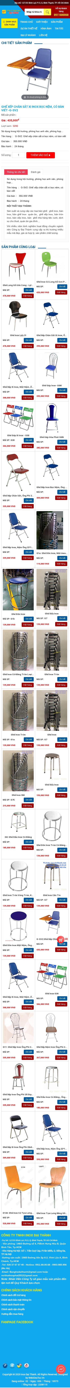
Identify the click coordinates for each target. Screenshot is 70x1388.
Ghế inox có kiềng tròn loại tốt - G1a (22, 674)
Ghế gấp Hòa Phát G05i (52, 437)
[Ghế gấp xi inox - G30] (18, 417)
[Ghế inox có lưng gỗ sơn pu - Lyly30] (51, 264)
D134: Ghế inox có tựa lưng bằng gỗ (22, 1213)
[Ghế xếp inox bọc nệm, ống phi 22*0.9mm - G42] (51, 468)
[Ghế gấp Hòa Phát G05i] (51, 418)
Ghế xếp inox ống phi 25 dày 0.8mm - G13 (24, 1094)
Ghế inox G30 (51, 993)
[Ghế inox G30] (51, 975)
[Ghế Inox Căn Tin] (51, 876)
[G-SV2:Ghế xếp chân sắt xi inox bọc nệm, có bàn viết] (51, 923)
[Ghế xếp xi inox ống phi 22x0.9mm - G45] (18, 1128)
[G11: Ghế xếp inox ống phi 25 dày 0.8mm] (18, 1027)
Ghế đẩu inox (52, 785)
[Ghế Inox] (51, 710)
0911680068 (61, 15)
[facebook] (5, 1366)
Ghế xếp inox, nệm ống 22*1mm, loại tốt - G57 (27, 547)
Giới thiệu (42, 21)
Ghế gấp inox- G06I (52, 385)
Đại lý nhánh (28, 35)
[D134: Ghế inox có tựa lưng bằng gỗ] (18, 1186)
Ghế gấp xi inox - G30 (18, 435)
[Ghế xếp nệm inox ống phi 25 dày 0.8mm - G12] (51, 1027)
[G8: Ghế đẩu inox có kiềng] (18, 822)
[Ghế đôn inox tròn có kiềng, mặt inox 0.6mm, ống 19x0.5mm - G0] (51, 826)
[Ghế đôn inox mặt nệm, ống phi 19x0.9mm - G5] (18, 926)
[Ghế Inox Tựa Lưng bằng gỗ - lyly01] (51, 1186)
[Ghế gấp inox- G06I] (51, 366)
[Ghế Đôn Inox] (18, 589)
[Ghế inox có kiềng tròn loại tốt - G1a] (18, 650)
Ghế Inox (51, 734)
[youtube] (26, 1366)
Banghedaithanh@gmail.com (26, 1272)
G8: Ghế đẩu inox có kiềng (18, 837)
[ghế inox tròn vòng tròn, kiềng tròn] (18, 876)
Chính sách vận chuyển (13, 1309)
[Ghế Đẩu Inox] (51, 589)
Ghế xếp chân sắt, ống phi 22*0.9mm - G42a (25, 495)
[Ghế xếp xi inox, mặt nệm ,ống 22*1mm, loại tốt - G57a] (18, 367)
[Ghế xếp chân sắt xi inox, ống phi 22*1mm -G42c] (51, 316)
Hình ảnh (46, 28)
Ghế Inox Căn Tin (52, 895)
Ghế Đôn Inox (18, 614)
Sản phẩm (57, 21)
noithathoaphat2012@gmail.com (19, 1275)
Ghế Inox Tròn (18, 734)
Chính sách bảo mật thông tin (16, 1299)
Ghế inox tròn (51, 674)
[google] (19, 1366)
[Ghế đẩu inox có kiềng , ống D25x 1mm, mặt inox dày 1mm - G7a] (51, 1078)
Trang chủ (26, 21)
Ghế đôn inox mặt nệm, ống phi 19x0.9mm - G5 (27, 945)
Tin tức (59, 28)
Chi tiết (29, 290)
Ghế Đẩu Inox (52, 613)
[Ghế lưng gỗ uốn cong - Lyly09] (18, 266)
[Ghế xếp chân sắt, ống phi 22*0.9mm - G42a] (18, 472)
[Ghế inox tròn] (51, 650)
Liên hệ (43, 35)
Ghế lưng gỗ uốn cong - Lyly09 (19, 285)
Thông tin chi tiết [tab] (16, 172)
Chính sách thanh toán (12, 1304)
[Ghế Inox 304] (18, 770)
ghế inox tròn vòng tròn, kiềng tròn (22, 895)
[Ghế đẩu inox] (51, 765)
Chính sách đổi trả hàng (13, 1295)
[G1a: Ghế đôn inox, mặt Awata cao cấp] (51, 530)
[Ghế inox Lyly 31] (18, 316)
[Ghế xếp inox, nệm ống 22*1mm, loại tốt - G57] (18, 527)
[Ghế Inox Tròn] (18, 710)
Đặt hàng (27, 296)
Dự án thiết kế (29, 28)
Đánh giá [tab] (35, 172)
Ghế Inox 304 (18, 795)
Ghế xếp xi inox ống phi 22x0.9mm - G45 (23, 1147)
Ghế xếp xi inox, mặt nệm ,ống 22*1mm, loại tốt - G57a (31, 387)
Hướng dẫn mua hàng (12, 1313)
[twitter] (12, 1366)
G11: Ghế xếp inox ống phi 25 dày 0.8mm (23, 1047)
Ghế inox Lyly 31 (18, 335)
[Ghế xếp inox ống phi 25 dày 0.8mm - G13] (18, 1077)
